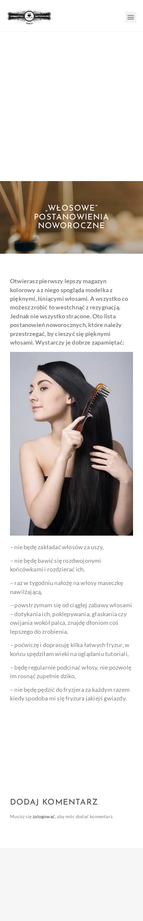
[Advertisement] (71, 106)
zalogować (44, 816)
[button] (130, 17)
